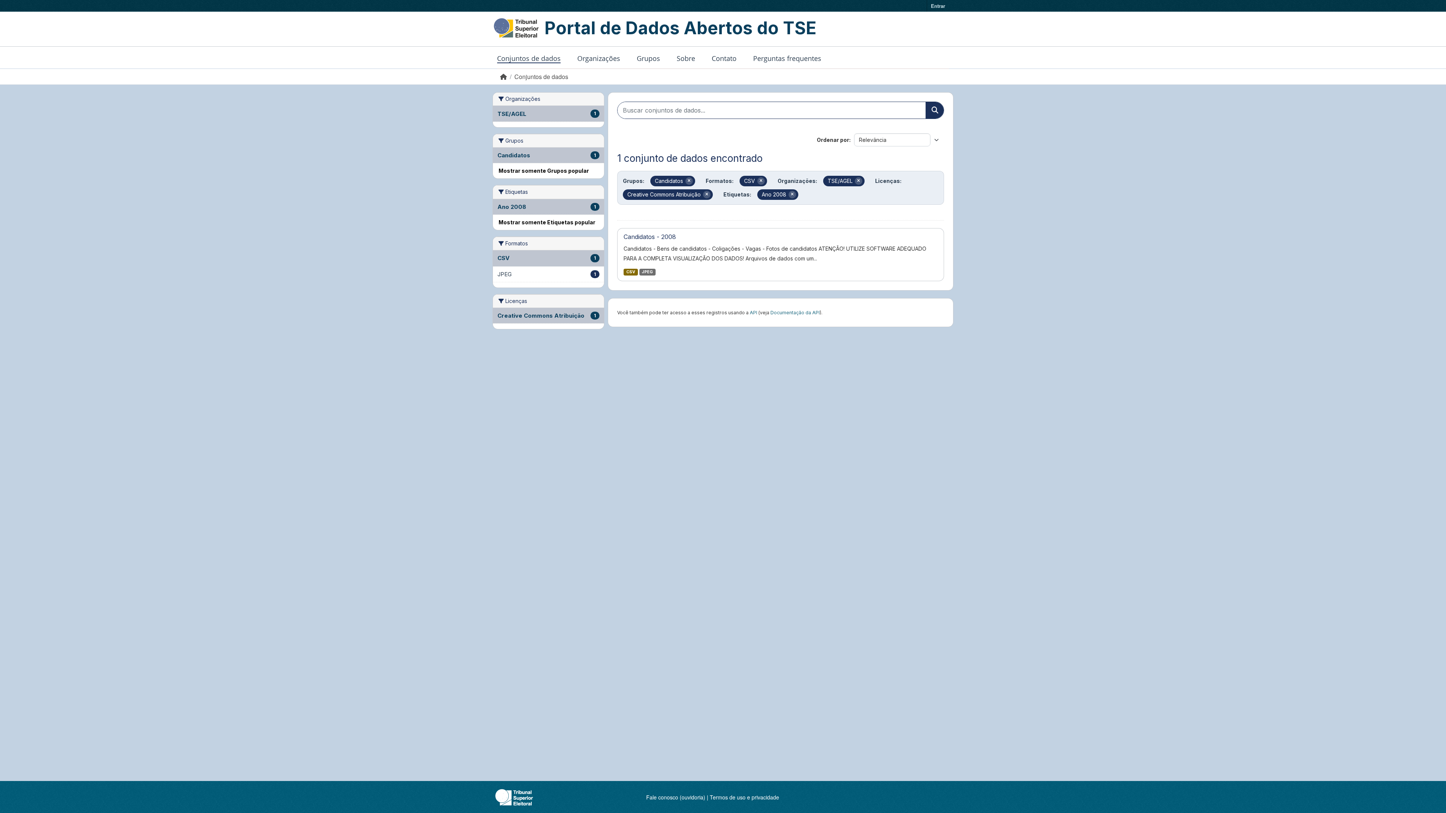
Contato (724, 58)
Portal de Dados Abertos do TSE (680, 27)
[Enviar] (935, 110)
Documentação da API (795, 312)
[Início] (503, 76)
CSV (630, 271)
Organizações (598, 58)
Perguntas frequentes (787, 58)
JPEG (647, 271)
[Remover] (689, 181)
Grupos (648, 58)
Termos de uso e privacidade (744, 797)
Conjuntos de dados (529, 58)
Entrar (938, 5)
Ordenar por (833, 140)
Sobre (686, 58)
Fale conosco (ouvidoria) (675, 797)
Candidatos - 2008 (650, 237)
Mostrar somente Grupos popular (544, 170)
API (753, 312)
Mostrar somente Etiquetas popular (547, 222)
